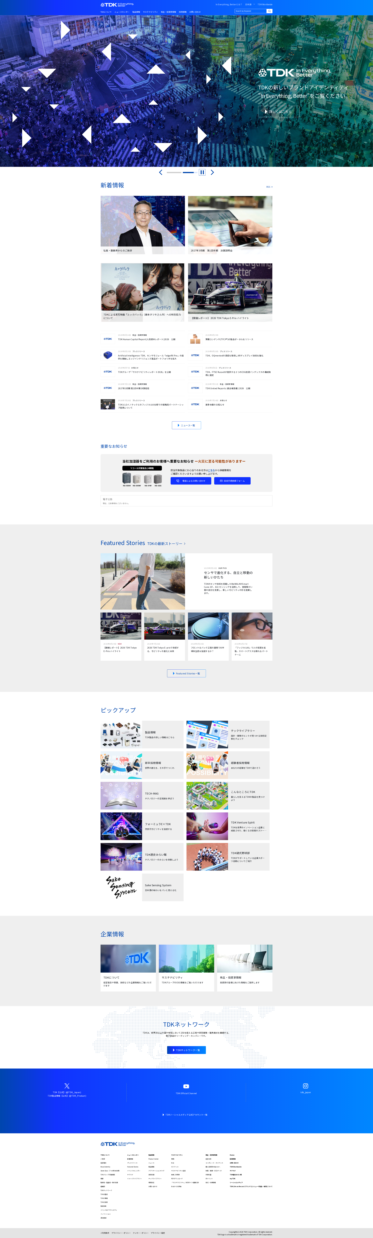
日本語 (248, 4)
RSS (268, 186)
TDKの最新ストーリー (165, 543)
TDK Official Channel (186, 1093)
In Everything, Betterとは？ (229, 4)
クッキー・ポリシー (141, 1233)
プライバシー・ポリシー (121, 1233)
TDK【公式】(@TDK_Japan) (67, 1092)
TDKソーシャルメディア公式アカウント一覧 (186, 1114)
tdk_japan (305, 1092)
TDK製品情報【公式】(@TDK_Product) (67, 1095)
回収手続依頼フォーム (234, 480)
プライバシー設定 (158, 1233)
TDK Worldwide (265, 4)
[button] (160, 172)
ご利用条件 (105, 1233)
